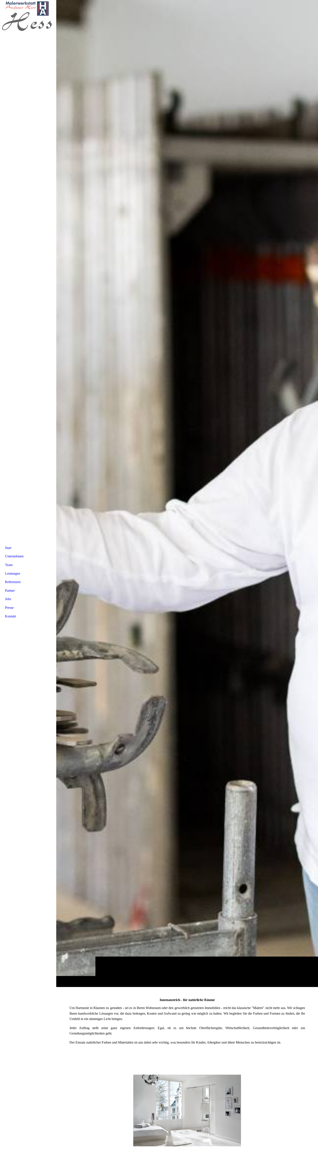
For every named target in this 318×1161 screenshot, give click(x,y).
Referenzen (13, 582)
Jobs (8, 599)
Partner (10, 590)
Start (8, 548)
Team (9, 565)
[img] (187, 493)
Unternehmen (14, 556)
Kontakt (10, 616)
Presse (9, 607)
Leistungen (12, 573)
